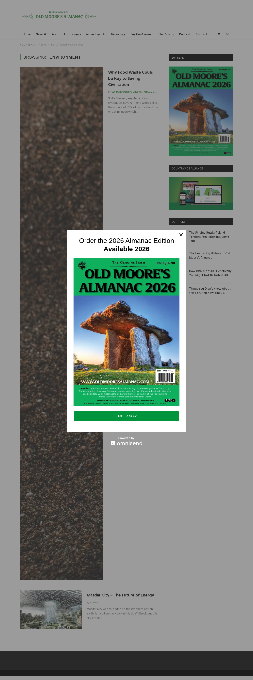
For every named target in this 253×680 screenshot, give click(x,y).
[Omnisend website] (126, 441)
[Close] (181, 235)
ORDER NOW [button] (126, 416)
